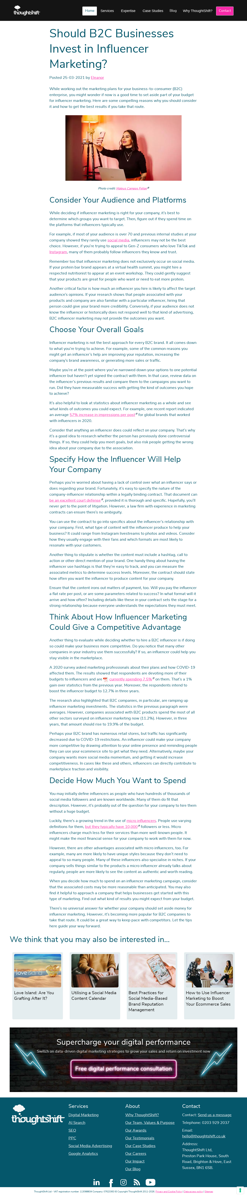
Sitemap (209, 1191)
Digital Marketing (84, 1115)
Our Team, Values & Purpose (150, 1123)
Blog (173, 11)
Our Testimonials (139, 1138)
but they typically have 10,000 (111, 827)
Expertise (128, 11)
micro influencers (141, 821)
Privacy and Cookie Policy (169, 1191)
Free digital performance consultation (123, 1069)
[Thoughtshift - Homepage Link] (27, 10)
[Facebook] (110, 1182)
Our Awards (135, 1130)
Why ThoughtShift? (197, 11)
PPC (72, 1138)
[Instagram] (123, 1182)
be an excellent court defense (75, 500)
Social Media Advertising (90, 1146)
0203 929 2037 (215, 1123)
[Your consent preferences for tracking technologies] (240, 1190)
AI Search (77, 1123)
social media (118, 240)
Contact (225, 11)
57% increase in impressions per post (102, 415)
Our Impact (135, 1161)
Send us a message (215, 1115)
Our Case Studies (140, 1146)
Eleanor (97, 78)
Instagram (58, 252)
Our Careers (135, 1154)
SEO (72, 1130)
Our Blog (132, 1169)
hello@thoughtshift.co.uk (203, 1136)
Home (89, 11)
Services (107, 11)
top (242, 598)
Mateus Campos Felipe (131, 188)
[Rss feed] (137, 1182)
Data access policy (193, 1191)
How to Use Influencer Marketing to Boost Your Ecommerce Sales (208, 999)
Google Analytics (83, 1154)
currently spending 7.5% (130, 679)
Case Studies (153, 11)
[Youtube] (150, 1182)
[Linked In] (96, 1182)
